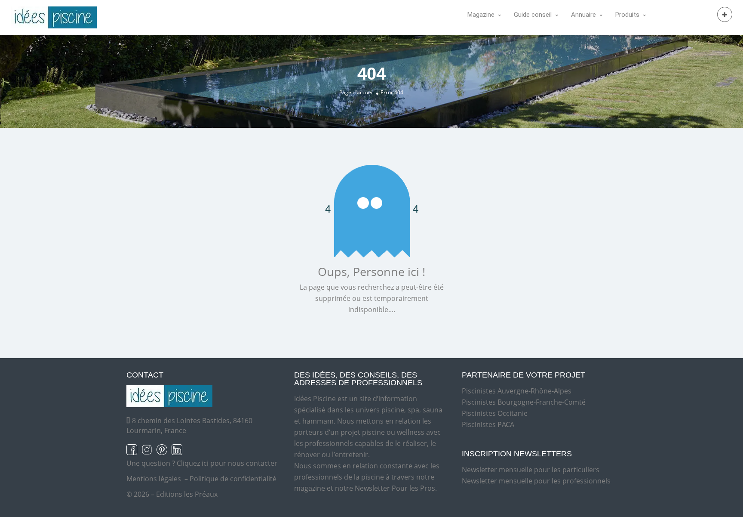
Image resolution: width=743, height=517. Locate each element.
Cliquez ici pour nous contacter (227, 463)
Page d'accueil (356, 92)
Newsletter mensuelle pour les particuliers (530, 469)
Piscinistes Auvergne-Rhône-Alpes (516, 391)
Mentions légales (153, 478)
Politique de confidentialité (233, 478)
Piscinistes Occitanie (495, 413)
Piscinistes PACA (488, 424)
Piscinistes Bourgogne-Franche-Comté (524, 402)
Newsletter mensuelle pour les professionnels (536, 481)
